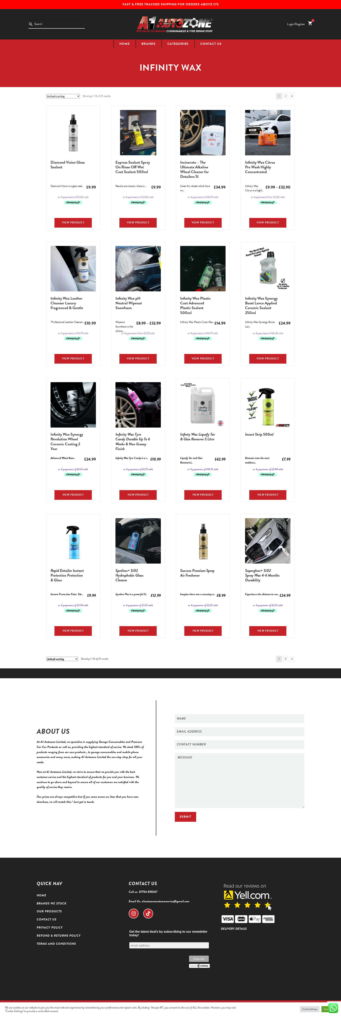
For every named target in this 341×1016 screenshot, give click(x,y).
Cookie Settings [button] (309, 1009)
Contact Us (211, 43)
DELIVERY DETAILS (234, 928)
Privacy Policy (50, 927)
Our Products (49, 911)
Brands (148, 43)
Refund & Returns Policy (59, 935)
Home (124, 43)
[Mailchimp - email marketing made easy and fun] (199, 966)
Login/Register (296, 24)
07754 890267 (148, 891)
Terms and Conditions (56, 943)
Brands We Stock (52, 903)
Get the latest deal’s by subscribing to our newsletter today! (168, 933)
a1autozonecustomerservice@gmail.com (165, 901)
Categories (177, 43)
